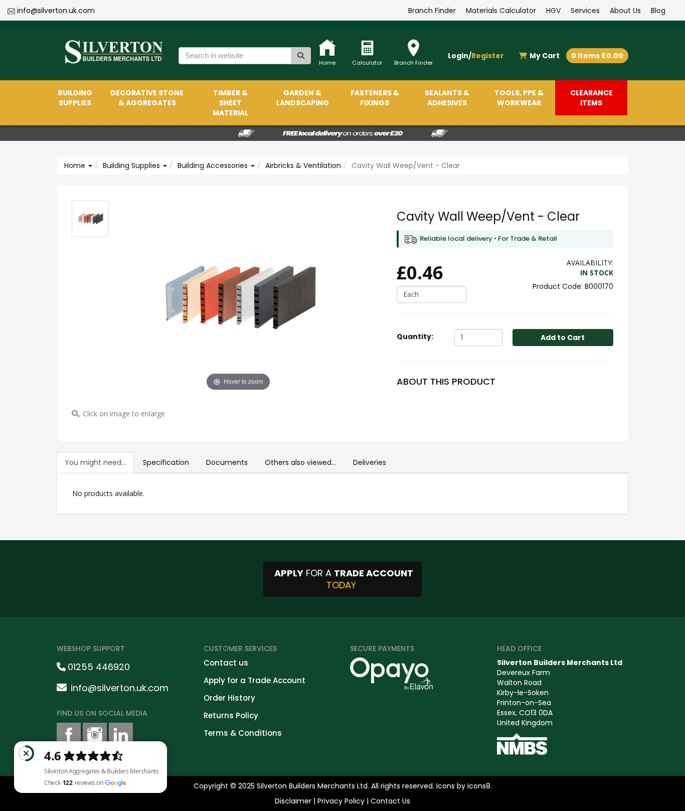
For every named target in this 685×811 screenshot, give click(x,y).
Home (75, 165)
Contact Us (390, 801)
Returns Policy (231, 715)
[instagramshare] (95, 735)
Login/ (476, 56)
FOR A (343, 579)
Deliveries (369, 462)
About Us (625, 11)
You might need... (95, 462)
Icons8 (478, 786)
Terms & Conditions (243, 733)
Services (585, 11)
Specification (166, 462)
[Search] (301, 55)
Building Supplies (132, 165)
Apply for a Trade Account (254, 680)
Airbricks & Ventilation (303, 165)
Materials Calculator (501, 11)
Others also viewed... (300, 462)
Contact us (226, 663)
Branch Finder (432, 11)
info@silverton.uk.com (56, 11)
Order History (229, 698)
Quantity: (415, 337)
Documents (227, 462)
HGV (553, 11)
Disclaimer (293, 801)
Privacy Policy (341, 801)
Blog (658, 11)
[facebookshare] (69, 735)
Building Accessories (214, 165)
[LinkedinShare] (121, 735)
